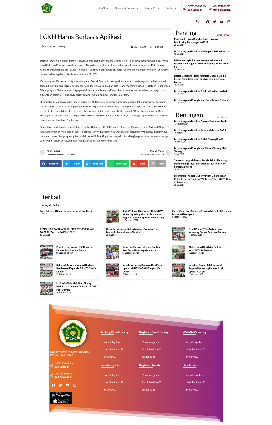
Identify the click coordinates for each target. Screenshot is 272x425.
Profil (102, 8)
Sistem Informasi (124, 8)
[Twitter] (215, 22)
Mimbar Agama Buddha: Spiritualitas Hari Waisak (201, 91)
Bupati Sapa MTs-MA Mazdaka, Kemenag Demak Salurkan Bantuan (208, 230)
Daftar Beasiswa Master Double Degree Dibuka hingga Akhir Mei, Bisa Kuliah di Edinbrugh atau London (200, 79)
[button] (197, 21)
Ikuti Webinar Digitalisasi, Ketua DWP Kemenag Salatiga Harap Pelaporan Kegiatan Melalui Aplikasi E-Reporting (143, 214)
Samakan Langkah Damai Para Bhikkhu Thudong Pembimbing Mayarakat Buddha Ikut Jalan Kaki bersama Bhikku (200, 163)
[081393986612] (210, 8)
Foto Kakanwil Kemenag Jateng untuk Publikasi (66, 210)
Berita (169, 8)
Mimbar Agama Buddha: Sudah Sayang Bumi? (198, 139)
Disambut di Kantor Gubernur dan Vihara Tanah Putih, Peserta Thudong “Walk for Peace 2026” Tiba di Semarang (202, 179)
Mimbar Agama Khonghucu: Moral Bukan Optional (201, 100)
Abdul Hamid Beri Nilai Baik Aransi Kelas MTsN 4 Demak (207, 248)
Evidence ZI (110, 356)
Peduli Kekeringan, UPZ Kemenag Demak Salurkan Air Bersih (75, 248)
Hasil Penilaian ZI (113, 349)
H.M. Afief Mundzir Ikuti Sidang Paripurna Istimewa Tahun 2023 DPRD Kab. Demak (77, 286)
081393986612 (221, 6)
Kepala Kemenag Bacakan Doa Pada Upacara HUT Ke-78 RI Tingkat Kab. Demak (142, 268)
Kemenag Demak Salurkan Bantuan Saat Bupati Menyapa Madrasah (141, 248)
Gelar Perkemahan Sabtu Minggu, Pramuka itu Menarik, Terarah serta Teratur (131, 230)
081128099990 (197, 6)
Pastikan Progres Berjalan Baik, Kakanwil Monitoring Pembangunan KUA (196, 40)
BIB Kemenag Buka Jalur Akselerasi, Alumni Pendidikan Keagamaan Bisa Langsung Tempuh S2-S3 (201, 63)
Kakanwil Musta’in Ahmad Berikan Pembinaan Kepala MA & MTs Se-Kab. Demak (77, 268)
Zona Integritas (112, 342)
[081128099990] (184, 8)
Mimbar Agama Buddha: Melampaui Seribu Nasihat (202, 51)
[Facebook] (207, 22)
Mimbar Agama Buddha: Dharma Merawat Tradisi (201, 121)
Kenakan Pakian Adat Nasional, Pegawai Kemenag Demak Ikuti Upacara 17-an (206, 268)
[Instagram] (229, 22)
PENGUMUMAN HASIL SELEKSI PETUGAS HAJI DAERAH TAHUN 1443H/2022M (67, 230)
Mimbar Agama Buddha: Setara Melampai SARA (200, 130)
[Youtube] (222, 22)
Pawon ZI (150, 8)
